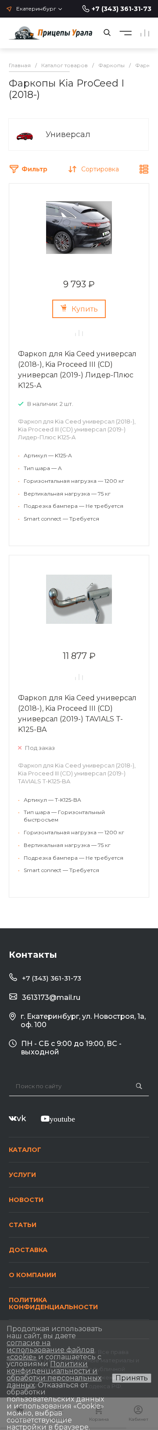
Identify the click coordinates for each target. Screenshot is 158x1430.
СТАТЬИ (22, 1225)
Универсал (68, 134)
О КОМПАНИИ (32, 1275)
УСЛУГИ (22, 1175)
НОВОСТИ (26, 1200)
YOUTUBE (62, 1118)
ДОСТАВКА (28, 1250)
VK (21, 1118)
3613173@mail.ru (51, 997)
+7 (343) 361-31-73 (121, 9)
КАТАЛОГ (25, 1150)
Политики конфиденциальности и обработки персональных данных (54, 1374)
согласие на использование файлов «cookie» (50, 1350)
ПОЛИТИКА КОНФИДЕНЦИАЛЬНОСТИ (53, 1303)
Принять (131, 1378)
